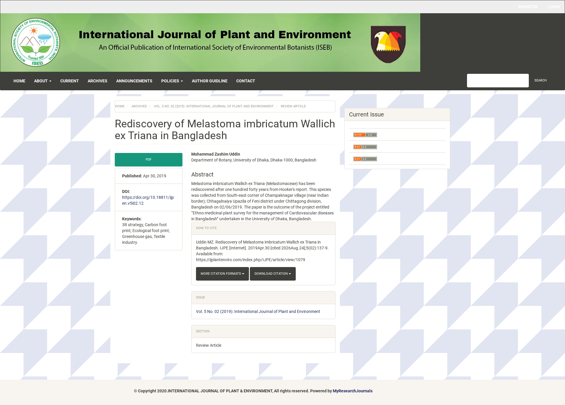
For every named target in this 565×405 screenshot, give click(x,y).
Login (554, 6)
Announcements (134, 81)
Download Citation (272, 274)
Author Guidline (209, 81)
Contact (245, 81)
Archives (97, 81)
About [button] (41, 81)
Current (69, 81)
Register (528, 6)
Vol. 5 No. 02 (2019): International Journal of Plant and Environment (214, 106)
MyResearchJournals (353, 391)
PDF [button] (149, 159)
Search (540, 80)
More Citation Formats (221, 274)
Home (19, 81)
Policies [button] (170, 81)
